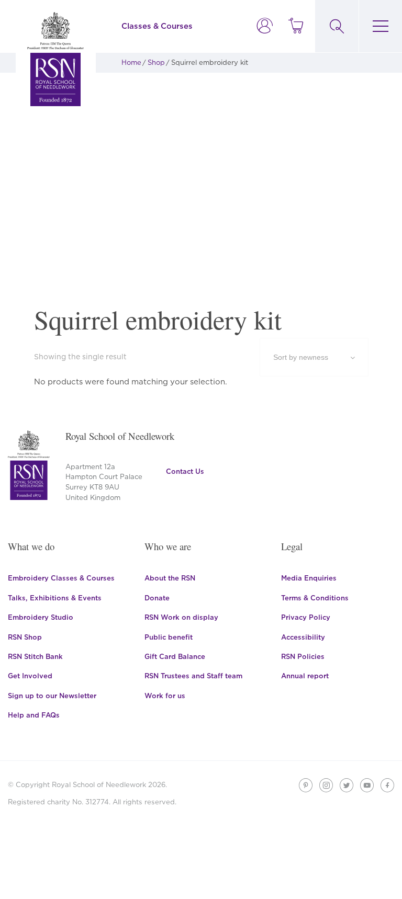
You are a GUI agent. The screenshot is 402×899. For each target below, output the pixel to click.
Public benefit (168, 637)
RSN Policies (303, 656)
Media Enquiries (309, 578)
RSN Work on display (181, 617)
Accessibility (303, 637)
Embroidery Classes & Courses (61, 578)
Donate (157, 598)
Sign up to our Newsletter (52, 695)
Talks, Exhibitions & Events (55, 598)
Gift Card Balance (174, 656)
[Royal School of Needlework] (55, 59)
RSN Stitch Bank (35, 656)
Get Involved (30, 676)
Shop (156, 62)
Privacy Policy (305, 617)
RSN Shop (25, 637)
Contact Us (185, 471)
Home (131, 62)
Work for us (164, 695)
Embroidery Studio (40, 617)
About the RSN (169, 578)
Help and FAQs (34, 715)
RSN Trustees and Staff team (193, 676)
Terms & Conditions (315, 598)
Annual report (305, 676)
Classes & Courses (157, 26)
